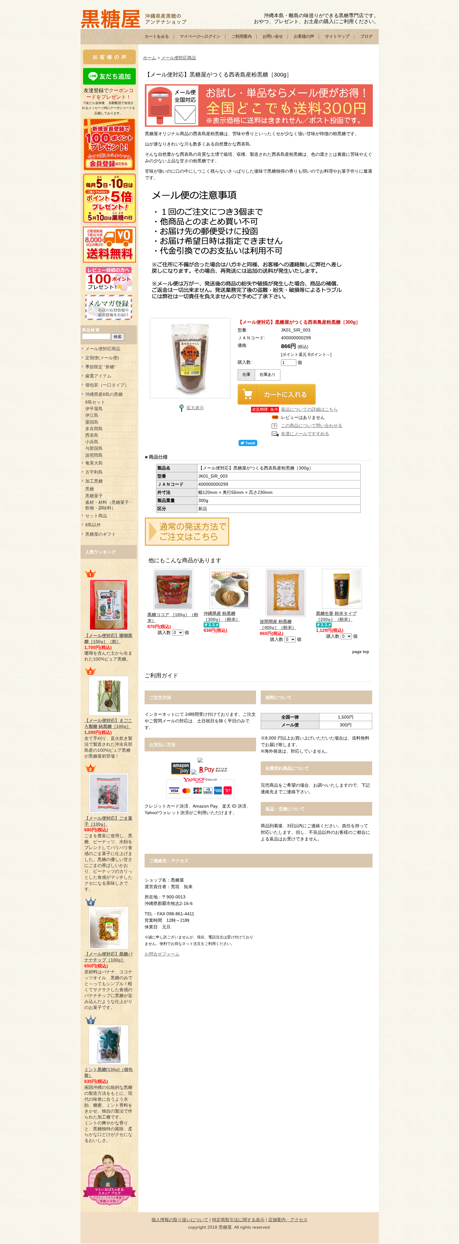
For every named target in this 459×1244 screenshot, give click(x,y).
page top (360, 652)
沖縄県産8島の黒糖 (104, 394)
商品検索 (91, 330)
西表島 (91, 435)
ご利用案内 (241, 36)
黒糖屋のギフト (100, 534)
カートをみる (157, 36)
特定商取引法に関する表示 (238, 1219)
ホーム (149, 57)
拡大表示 (195, 407)
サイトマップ (337, 36)
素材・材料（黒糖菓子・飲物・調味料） (109, 505)
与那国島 (94, 448)
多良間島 (94, 428)
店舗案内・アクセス (288, 1219)
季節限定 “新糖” (100, 366)
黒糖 (89, 488)
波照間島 (94, 455)
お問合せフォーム (162, 953)
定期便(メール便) (102, 357)
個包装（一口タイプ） (107, 384)
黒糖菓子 (94, 495)
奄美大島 (94, 462)
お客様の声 (304, 36)
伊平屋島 (94, 408)
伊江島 (91, 415)
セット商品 (96, 515)
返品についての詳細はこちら (309, 409)
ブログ (366, 36)
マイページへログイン (200, 36)
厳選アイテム (98, 375)
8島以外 (93, 524)
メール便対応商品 (102, 348)
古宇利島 (94, 472)
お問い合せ (273, 36)
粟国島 (91, 422)
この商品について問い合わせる (311, 425)
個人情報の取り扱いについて (179, 1219)
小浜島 (91, 441)
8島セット (95, 402)
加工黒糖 (94, 481)
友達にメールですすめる (305, 433)
